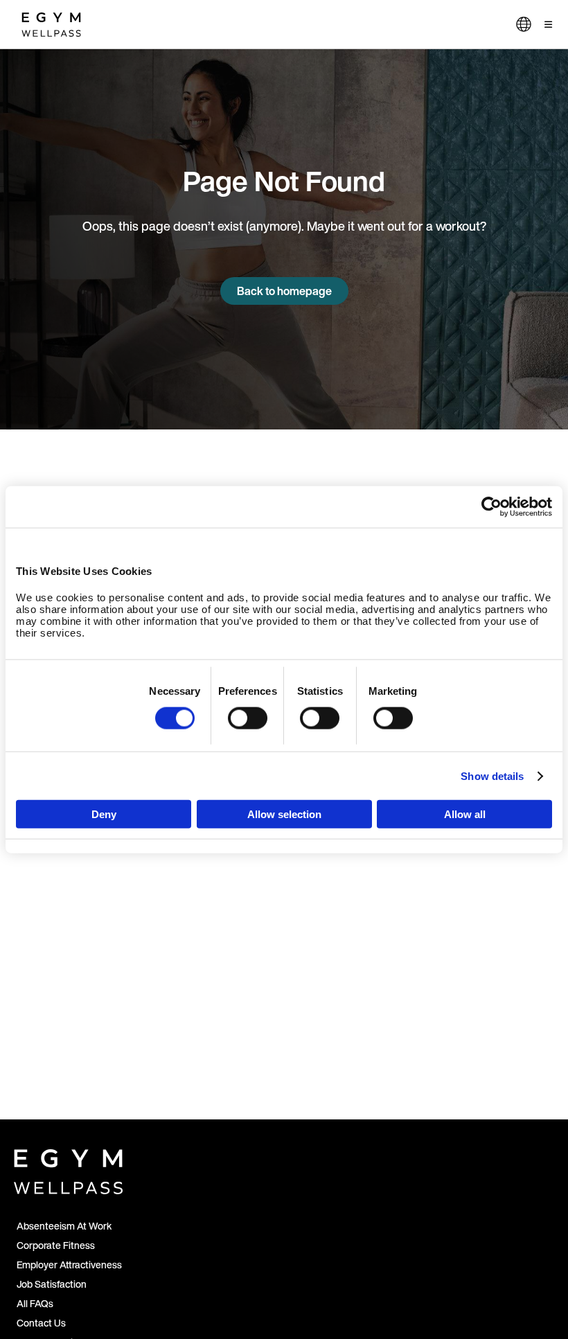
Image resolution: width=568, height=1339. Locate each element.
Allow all (465, 814)
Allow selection (284, 814)
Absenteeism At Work (64, 1225)
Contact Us (41, 1322)
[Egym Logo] (68, 1169)
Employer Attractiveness (69, 1264)
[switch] (247, 718)
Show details (492, 775)
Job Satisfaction (52, 1284)
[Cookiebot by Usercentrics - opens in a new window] (491, 506)
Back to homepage (284, 291)
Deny (103, 814)
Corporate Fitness (56, 1245)
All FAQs (35, 1303)
